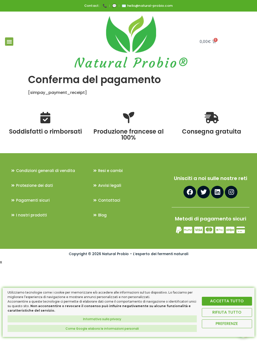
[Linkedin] (217, 192)
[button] (9, 41)
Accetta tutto (227, 301)
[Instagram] (231, 192)
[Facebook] (189, 192)
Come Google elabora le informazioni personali (102, 328)
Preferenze (227, 323)
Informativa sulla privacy (102, 319)
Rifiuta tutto (226, 312)
